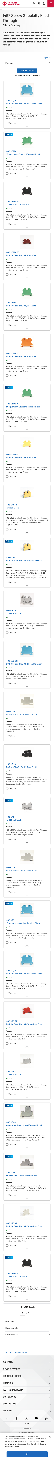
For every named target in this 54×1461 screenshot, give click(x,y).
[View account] (44, 3)
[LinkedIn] (7, 1418)
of (27, 1313)
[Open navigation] (50, 3)
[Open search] (34, 3)
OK (27, 1454)
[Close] (50, 1437)
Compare (12, 123)
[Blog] (46, 1418)
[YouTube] (36, 1418)
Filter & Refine (27, 71)
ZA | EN (27, 1424)
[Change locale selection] (39, 3)
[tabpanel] (27, 693)
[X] (26, 1418)
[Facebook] (16, 1418)
